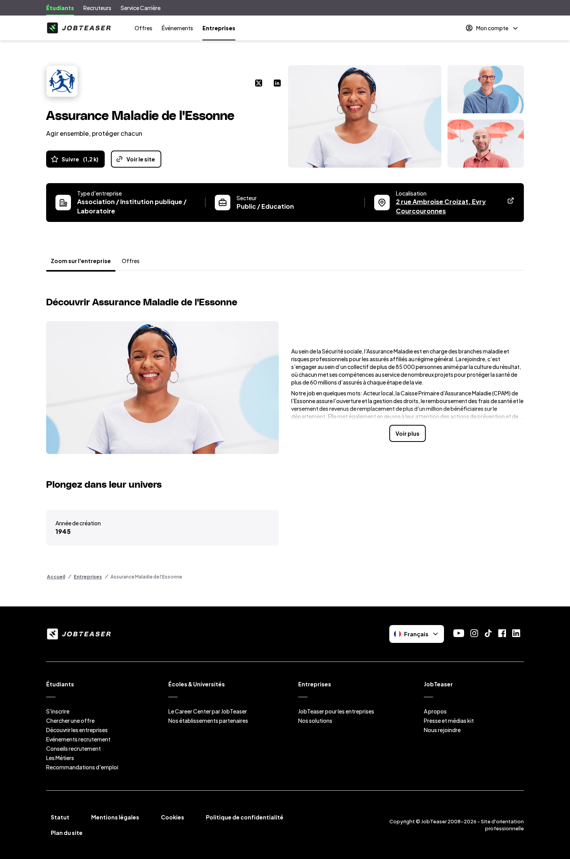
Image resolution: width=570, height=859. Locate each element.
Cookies (172, 817)
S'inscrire (57, 711)
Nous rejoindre (442, 729)
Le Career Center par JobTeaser (207, 711)
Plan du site (67, 832)
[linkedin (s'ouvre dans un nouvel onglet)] (277, 83)
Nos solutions (315, 720)
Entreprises (218, 27)
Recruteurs (97, 7)
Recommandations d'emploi (82, 767)
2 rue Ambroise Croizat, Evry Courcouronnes (449, 206)
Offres (143, 27)
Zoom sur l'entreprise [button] (81, 260)
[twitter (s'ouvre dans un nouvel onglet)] (258, 83)
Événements (177, 27)
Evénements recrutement (78, 739)
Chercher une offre (70, 720)
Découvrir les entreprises (77, 729)
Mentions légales (115, 817)
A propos (435, 711)
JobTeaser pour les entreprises (336, 711)
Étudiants (60, 7)
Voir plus (408, 433)
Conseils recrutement (73, 748)
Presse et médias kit (449, 720)
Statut (60, 817)
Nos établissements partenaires (208, 720)
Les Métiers (60, 757)
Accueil (56, 577)
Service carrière (141, 7)
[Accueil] (78, 28)
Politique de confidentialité (244, 817)
